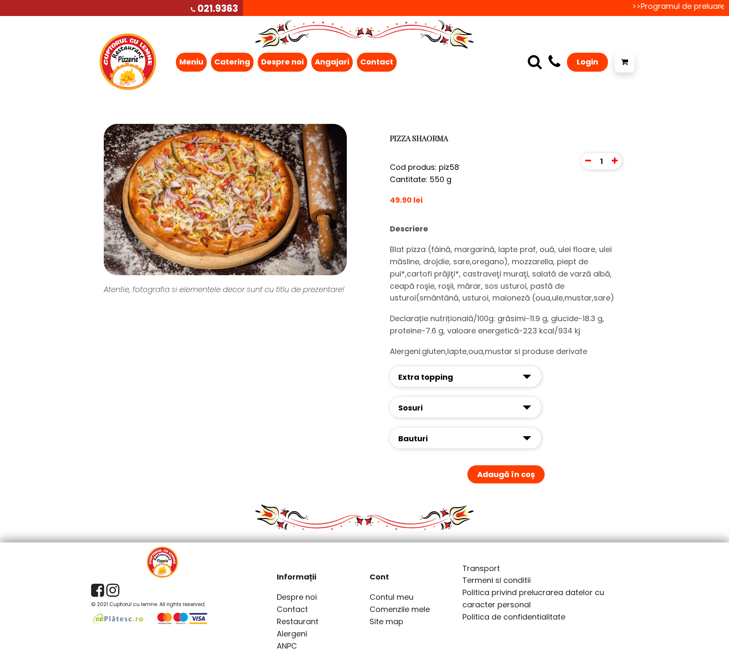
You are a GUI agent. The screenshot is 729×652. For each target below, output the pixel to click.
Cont (379, 577)
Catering (232, 61)
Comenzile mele (400, 609)
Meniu (191, 61)
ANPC (287, 646)
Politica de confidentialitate (513, 617)
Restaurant (298, 621)
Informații (296, 577)
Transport (481, 568)
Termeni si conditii (496, 580)
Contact (376, 61)
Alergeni (292, 633)
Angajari (332, 61)
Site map (386, 621)
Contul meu (391, 597)
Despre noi (282, 61)
